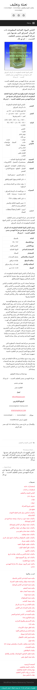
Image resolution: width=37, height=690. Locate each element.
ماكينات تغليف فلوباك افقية (26, 544)
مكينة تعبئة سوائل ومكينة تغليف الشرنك (22, 581)
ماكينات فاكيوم (30, 551)
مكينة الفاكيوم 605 (29, 617)
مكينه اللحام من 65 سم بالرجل (25, 604)
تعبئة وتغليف (18, 4)
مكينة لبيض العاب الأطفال (26, 637)
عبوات (33, 503)
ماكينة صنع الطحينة (29, 561)
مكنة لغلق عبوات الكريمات (26, 627)
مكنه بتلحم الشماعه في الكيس (25, 608)
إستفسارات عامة (29, 486)
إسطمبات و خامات (29, 490)
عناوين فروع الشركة (28, 506)
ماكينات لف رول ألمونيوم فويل (25, 557)
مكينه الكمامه (30, 611)
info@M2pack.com (18, 397)
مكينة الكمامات (30, 647)
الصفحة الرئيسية (29, 664)
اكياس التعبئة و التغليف (25, 443)
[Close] (34, 688)
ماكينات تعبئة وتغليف (28, 534)
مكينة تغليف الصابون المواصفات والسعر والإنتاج (20, 654)
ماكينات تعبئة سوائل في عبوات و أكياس (22, 528)
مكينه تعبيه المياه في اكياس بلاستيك (23, 578)
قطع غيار (32, 509)
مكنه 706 (32, 624)
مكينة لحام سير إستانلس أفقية (25, 631)
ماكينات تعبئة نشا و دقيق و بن (25, 531)
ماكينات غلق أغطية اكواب (27, 547)
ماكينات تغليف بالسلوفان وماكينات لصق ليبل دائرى (19, 538)
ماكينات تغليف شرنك (28, 541)
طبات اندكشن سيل (29, 675)
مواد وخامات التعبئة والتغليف (26, 670)
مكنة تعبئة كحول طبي (28, 657)
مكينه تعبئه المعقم (29, 588)
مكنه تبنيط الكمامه (29, 601)
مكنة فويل (31, 640)
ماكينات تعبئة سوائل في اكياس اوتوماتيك (22, 524)
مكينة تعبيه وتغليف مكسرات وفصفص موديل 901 (19, 644)
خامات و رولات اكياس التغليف (25, 672)
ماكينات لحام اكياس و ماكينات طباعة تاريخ (21, 554)
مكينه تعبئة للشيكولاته (28, 598)
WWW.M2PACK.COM (18, 410)
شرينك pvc (31, 496)
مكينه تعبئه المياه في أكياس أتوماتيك (23, 585)
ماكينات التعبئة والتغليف (27, 667)
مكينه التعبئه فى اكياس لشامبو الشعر (23, 614)
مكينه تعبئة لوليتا (29, 595)
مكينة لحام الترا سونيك (28, 634)
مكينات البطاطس (29, 650)
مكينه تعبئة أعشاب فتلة (27, 591)
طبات (33, 499)
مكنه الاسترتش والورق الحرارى (25, 621)
